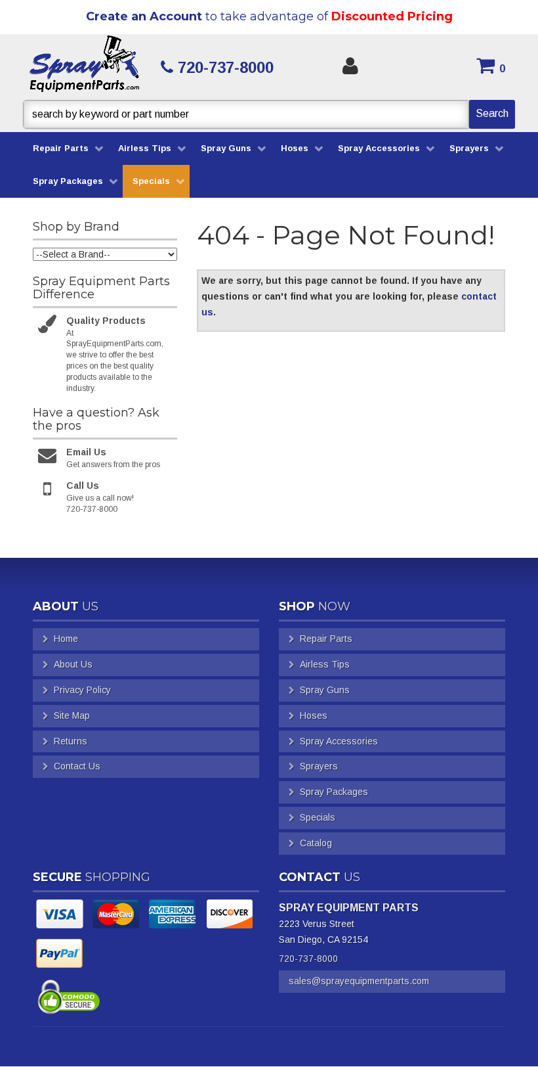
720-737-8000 (308, 958)
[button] (269, 114)
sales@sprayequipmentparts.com (359, 981)
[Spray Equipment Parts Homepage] (84, 67)
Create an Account (144, 16)
